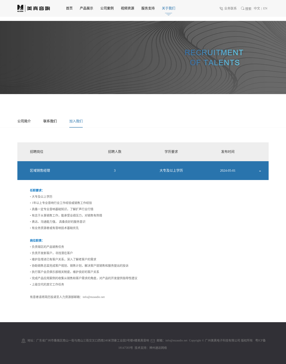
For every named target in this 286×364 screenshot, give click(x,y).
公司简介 (24, 121)
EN (265, 8)
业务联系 (230, 8)
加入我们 (76, 121)
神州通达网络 (158, 347)
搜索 (248, 8)
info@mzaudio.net (94, 297)
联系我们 (50, 121)
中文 (257, 8)
